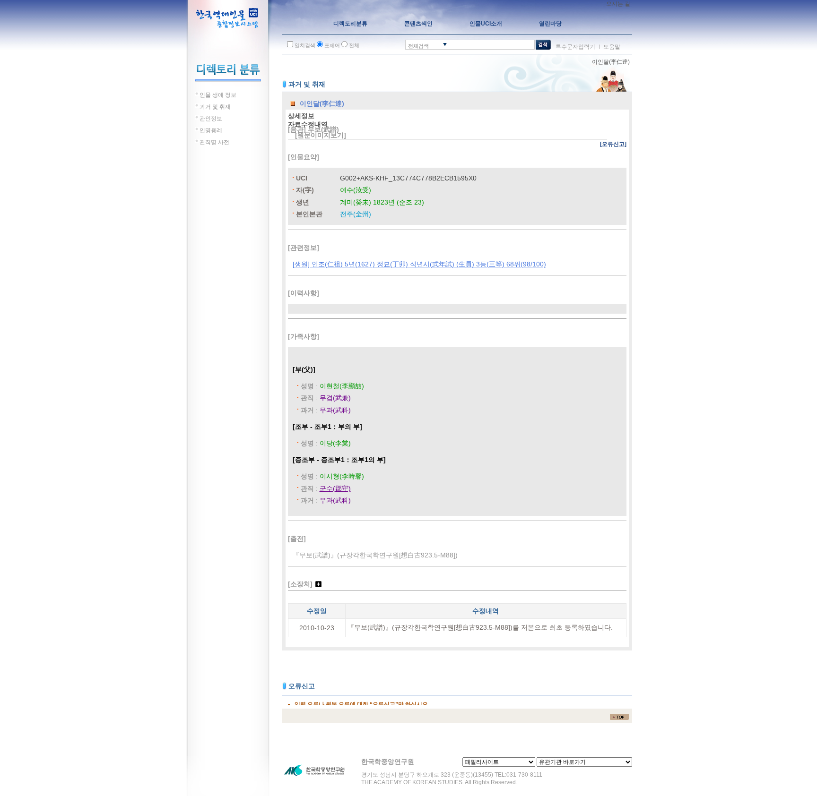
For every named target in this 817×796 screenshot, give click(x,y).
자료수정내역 (308, 124)
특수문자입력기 (575, 46)
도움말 (611, 46)
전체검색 (418, 46)
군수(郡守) (335, 488)
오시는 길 (618, 3)
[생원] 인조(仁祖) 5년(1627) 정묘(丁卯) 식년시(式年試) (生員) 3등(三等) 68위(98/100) (419, 264)
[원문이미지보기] (320, 135)
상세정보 (301, 116)
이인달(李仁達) (611, 62)
